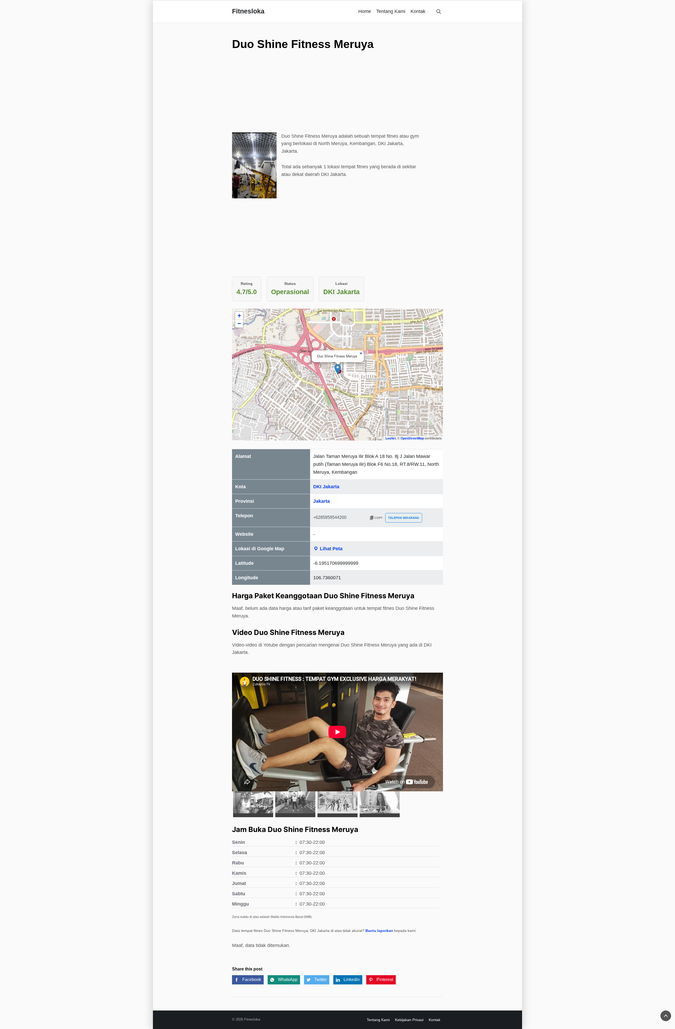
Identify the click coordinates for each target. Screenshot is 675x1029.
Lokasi (341, 283)
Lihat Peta (331, 548)
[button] (337, 369)
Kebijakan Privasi (409, 1020)
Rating (247, 283)
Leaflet (390, 438)
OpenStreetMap (412, 438)
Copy (378, 517)
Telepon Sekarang (403, 517)
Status (290, 283)
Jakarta (321, 501)
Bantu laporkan (379, 931)
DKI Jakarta (326, 486)
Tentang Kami (390, 11)
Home (364, 11)
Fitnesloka (248, 11)
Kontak (418, 11)
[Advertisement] (337, 95)
